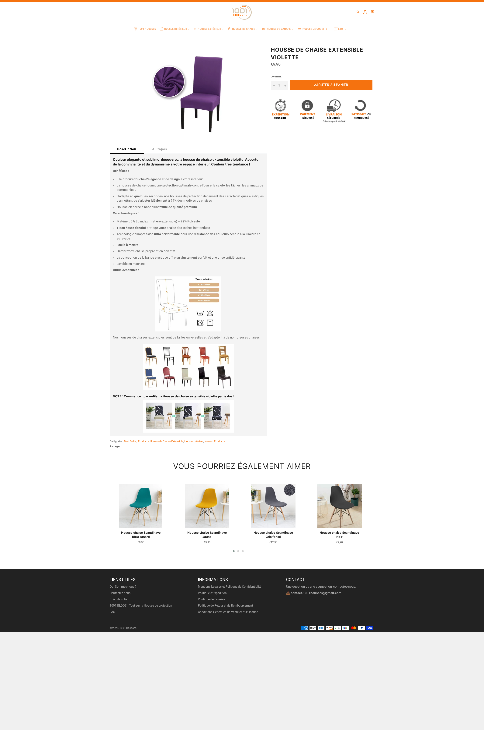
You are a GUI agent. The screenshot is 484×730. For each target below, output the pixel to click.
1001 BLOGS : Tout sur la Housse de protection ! (142, 605)
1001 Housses (127, 627)
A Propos (159, 149)
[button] (233, 551)
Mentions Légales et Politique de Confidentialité (229, 586)
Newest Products (215, 441)
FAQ (112, 612)
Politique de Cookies (211, 599)
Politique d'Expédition (212, 593)
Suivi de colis (118, 599)
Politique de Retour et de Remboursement (225, 605)
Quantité (276, 76)
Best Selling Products (136, 441)
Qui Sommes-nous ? (123, 586)
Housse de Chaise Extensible (166, 441)
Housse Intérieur (193, 441)
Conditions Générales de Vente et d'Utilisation (228, 612)
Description (126, 149)
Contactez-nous (120, 593)
